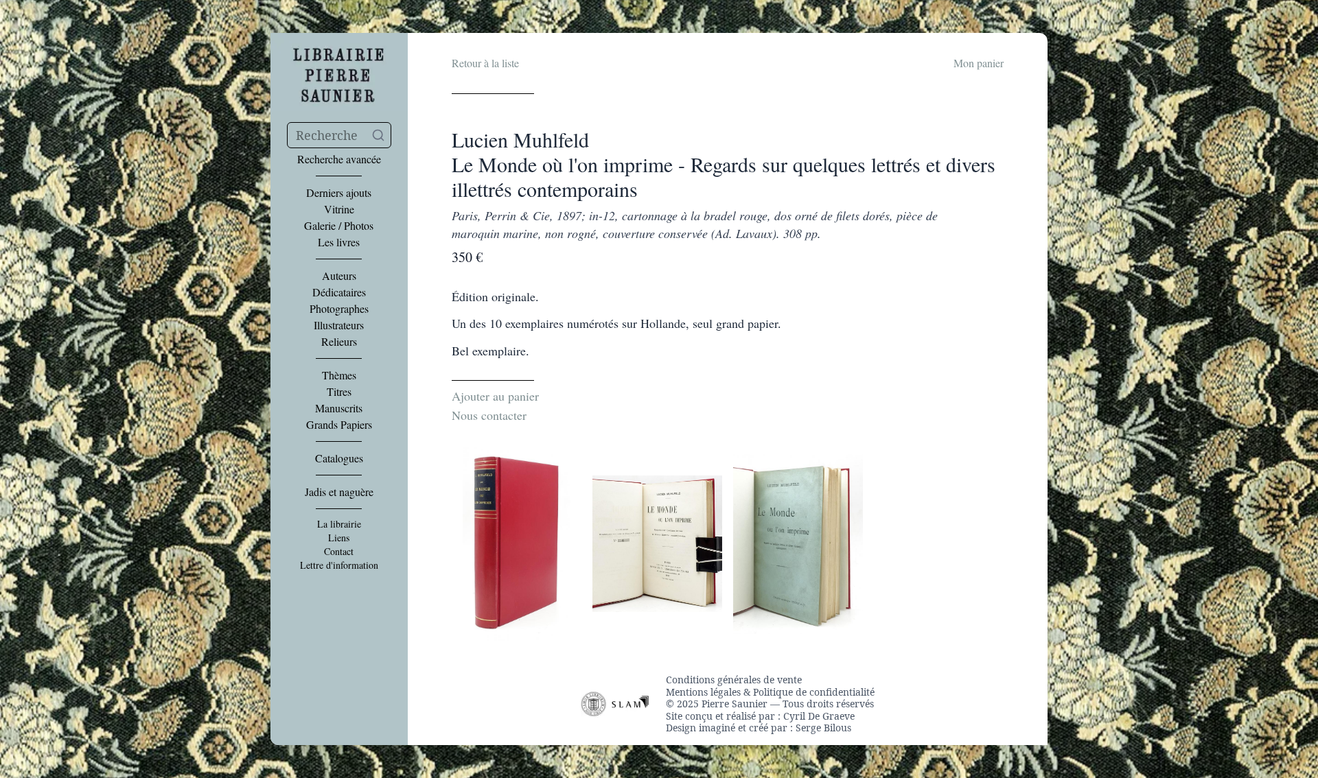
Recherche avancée (339, 159)
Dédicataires (339, 292)
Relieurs (339, 341)
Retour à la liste (485, 63)
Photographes (339, 308)
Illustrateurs (339, 325)
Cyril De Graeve (819, 715)
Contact (339, 551)
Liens (338, 538)
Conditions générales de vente (734, 680)
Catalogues (339, 458)
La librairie (339, 524)
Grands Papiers (339, 424)
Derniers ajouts (338, 192)
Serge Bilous (823, 727)
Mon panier (978, 63)
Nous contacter (489, 415)
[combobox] (339, 135)
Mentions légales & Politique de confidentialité (770, 692)
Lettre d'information (339, 565)
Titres (339, 391)
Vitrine (339, 209)
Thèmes (339, 375)
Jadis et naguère (339, 491)
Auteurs (339, 275)
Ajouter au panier (495, 396)
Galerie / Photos (338, 225)
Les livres (339, 242)
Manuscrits (338, 408)
